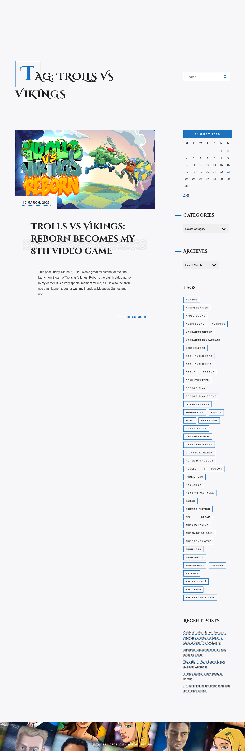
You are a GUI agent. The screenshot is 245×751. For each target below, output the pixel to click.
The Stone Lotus (199, 541)
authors (218, 323)
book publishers (199, 356)
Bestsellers (195, 347)
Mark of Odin (196, 428)
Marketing (209, 420)
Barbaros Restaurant (203, 339)
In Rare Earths (197, 404)
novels (191, 468)
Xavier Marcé (196, 581)
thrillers (193, 549)
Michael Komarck (199, 452)
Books (191, 372)
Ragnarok (194, 484)
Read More (137, 317)
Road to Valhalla (200, 492)
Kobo (190, 420)
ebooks (209, 372)
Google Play (196, 388)
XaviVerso (193, 589)
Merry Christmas (199, 444)
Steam (206, 517)
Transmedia (195, 557)
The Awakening (197, 525)
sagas (190, 500)
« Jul (186, 194)
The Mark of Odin (199, 533)
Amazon (192, 299)
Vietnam (217, 565)
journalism (195, 412)
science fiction (198, 509)
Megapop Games (198, 436)
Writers (192, 573)
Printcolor (213, 468)
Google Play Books (201, 396)
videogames (195, 565)
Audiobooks (195, 323)
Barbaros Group (199, 331)
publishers (194, 476)
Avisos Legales (139, 744)
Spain (190, 517)
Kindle (216, 412)
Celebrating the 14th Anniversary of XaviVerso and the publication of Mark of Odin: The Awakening (205, 637)
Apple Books (196, 315)
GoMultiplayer (197, 380)
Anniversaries (197, 307)
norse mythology (200, 460)
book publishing (199, 364)
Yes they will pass (200, 597)
